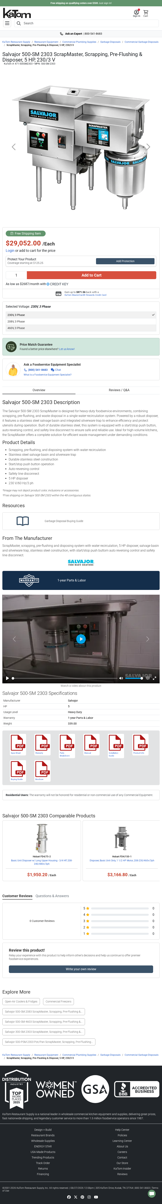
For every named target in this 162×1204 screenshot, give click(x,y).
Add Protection (125, 261)
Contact (122, 1157)
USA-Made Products (43, 1152)
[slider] (65, 678)
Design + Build (43, 1129)
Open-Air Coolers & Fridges (21, 1001)
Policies (122, 1135)
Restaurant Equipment (46, 42)
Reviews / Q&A (119, 390)
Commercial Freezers (58, 1001)
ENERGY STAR (43, 1146)
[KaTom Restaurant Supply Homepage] (17, 13)
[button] (136, 14)
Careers (122, 1152)
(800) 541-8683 (38, 369)
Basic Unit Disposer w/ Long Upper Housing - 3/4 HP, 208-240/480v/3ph (41, 862)
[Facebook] (69, 1196)
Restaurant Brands (43, 1135)
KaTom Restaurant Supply (16, 42)
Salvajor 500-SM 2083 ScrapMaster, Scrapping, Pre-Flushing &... (43, 1011)
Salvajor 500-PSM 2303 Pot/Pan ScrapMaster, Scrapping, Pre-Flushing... (49, 1041)
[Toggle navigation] (7, 23)
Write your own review (81, 969)
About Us (122, 1146)
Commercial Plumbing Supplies (79, 42)
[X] (75, 1196)
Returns (43, 1168)
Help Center (122, 1129)
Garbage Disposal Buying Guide (64, 521)
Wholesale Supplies (43, 1140)
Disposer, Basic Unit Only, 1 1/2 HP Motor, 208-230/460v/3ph (122, 860)
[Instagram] (89, 1196)
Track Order (43, 1163)
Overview (39, 390)
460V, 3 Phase (16, 328)
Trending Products (43, 1157)
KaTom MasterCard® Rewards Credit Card (85, 295)
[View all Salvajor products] (81, 562)
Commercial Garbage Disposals (141, 42)
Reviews (122, 1174)
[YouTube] (96, 1196)
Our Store (122, 1163)
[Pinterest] (82, 1196)
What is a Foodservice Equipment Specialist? (48, 374)
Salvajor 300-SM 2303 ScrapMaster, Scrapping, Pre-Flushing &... (43, 1031)
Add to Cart (92, 275)
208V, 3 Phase (16, 321)
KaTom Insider (122, 1168)
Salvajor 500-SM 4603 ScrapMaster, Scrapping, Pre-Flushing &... (43, 1021)
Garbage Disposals (110, 42)
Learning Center (122, 1140)
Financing (43, 1174)
